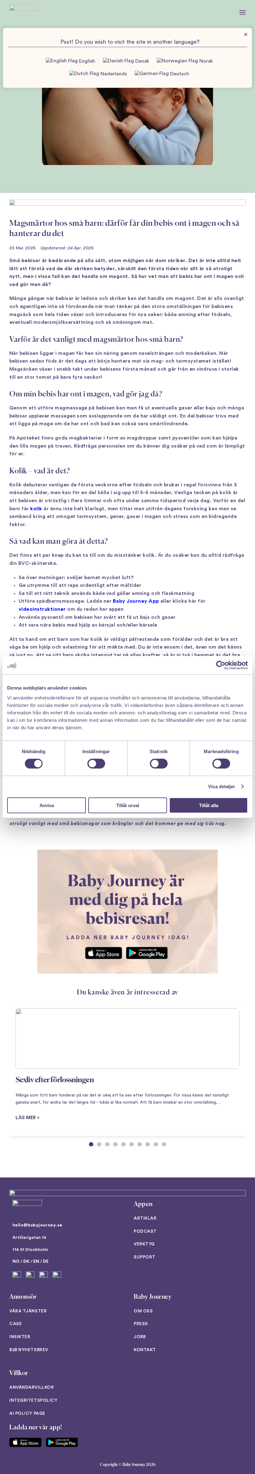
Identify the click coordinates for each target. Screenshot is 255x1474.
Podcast (145, 1231)
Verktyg (144, 1244)
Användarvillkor (31, 1387)
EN (36, 1261)
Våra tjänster (28, 1311)
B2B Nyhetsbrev (28, 1350)
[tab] (91, 1144)
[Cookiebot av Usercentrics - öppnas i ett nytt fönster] (220, 665)
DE (46, 1261)
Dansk (141, 61)
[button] (242, 12)
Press (141, 1324)
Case (15, 1324)
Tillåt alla (208, 805)
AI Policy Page (27, 1413)
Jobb (140, 1337)
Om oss (143, 1311)
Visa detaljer (221, 786)
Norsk (205, 61)
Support (144, 1257)
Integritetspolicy (33, 1400)
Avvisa (46, 805)
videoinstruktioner (42, 609)
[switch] (96, 764)
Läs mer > (27, 1117)
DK (26, 1261)
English (86, 61)
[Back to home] (24, 12)
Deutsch (179, 73)
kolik (36, 508)
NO (16, 1261)
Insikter (19, 1337)
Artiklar (145, 1218)
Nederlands (113, 73)
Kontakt (145, 1350)
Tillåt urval (127, 805)
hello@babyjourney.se (37, 1225)
